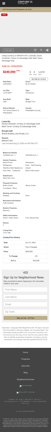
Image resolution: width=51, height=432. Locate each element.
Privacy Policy (33, 399)
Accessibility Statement (17, 401)
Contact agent (8, 50)
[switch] (35, 50)
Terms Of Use (16, 399)
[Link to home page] (25, 3)
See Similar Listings (38, 79)
